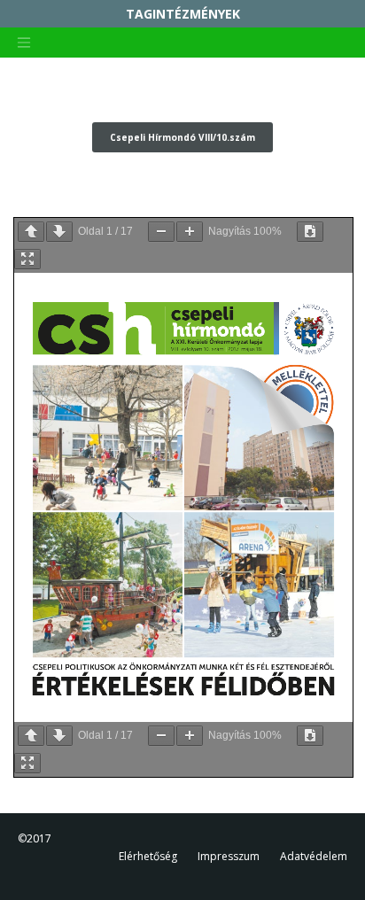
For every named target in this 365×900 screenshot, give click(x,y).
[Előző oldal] (31, 231)
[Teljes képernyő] (27, 259)
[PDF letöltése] (310, 231)
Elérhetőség (148, 856)
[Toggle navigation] (24, 42)
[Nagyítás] (189, 231)
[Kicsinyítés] (161, 231)
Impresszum (229, 856)
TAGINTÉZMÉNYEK (183, 13)
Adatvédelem (313, 856)
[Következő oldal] (59, 231)
